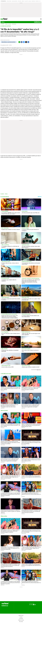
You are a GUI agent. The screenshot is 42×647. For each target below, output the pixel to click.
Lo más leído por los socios (6, 373)
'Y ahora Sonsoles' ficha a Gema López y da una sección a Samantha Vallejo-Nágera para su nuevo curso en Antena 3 (10, 477)
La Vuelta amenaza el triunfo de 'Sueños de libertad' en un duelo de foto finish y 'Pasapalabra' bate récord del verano (9, 405)
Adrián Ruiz (2, 390)
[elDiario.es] (5, 605)
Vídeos (3, 22)
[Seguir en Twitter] (29, 604)
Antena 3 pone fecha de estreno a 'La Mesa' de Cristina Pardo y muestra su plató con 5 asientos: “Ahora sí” (10, 511)
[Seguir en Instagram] (32, 604)
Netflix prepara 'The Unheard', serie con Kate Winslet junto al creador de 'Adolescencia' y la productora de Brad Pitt (10, 548)
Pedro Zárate (3, 444)
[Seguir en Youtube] (33, 604)
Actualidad (2, 23)
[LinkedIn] (28, 42)
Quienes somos (21, 615)
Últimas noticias (4, 516)
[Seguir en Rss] (35, 604)
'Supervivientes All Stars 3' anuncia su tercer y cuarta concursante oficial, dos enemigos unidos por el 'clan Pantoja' (31, 442)
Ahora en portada (4, 410)
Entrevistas (14, 24)
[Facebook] (21, 42)
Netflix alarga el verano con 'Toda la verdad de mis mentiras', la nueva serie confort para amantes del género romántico (31, 388)
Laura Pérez (23, 390)
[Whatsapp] (19, 42)
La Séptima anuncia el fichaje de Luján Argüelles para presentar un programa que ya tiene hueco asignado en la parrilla (10, 494)
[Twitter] (26, 42)
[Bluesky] (24, 42)
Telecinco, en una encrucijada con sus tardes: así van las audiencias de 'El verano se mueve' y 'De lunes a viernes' (10, 388)
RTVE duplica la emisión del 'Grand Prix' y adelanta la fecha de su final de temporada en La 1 (31, 494)
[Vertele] (5, 603)
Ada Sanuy (23, 478)
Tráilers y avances (8, 24)
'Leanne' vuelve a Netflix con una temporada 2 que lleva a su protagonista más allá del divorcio (31, 476)
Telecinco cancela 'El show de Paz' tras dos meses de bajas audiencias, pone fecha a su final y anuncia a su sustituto (10, 442)
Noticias (6, 193)
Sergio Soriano (24, 444)
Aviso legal (21, 618)
